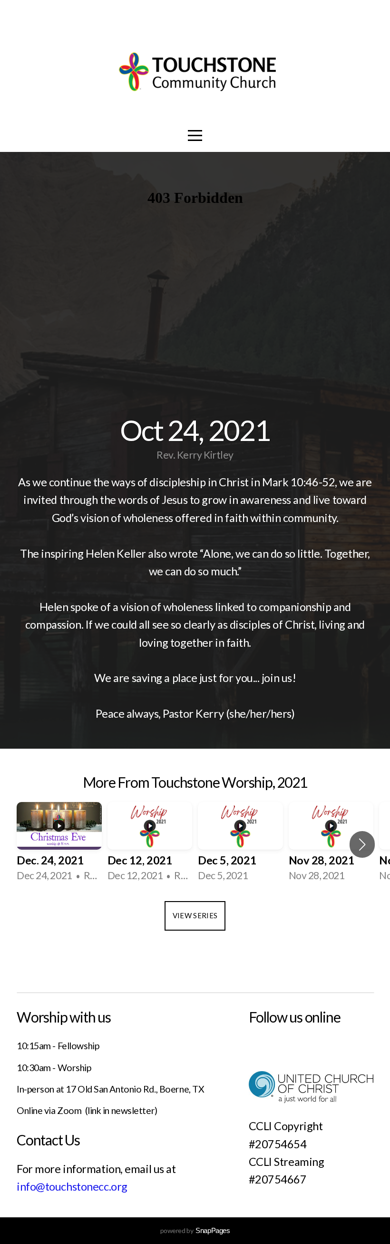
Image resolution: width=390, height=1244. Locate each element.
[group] (59, 844)
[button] (362, 844)
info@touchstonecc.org (72, 1186)
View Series (195, 915)
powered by (195, 1230)
